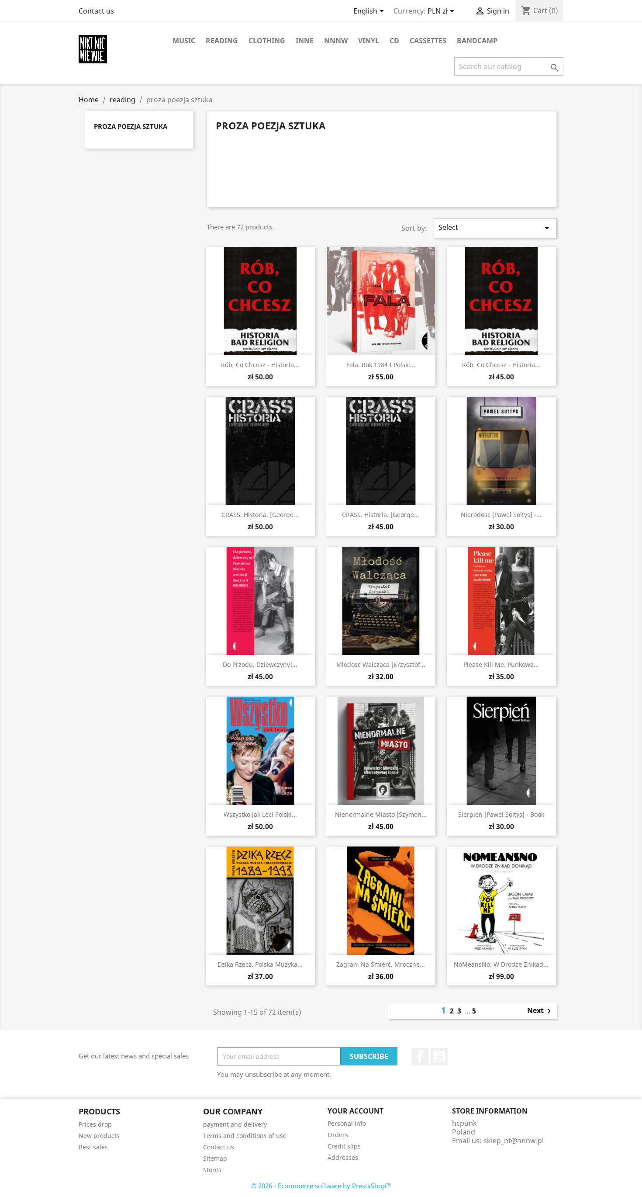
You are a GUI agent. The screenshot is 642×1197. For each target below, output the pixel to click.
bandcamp (477, 40)
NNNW (336, 40)
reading (222, 40)
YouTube (439, 1056)
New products (99, 1135)
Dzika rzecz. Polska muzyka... (260, 964)
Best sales (93, 1147)
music (184, 40)
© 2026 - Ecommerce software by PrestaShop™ (321, 1185)
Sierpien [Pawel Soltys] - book (501, 814)
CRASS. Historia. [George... (260, 514)
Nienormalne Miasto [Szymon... (381, 814)
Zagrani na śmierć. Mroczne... (380, 964)
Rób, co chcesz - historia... (260, 365)
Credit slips (344, 1146)
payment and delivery (235, 1124)
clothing (267, 40)
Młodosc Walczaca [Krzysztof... (380, 664)
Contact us (96, 11)
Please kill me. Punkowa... (501, 664)
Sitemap (215, 1158)
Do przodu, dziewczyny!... (260, 664)
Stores (212, 1170)
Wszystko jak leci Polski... (260, 814)
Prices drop (95, 1124)
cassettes (428, 40)
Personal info (347, 1123)
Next (540, 1011)
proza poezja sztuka (130, 126)
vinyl (368, 40)
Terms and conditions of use (244, 1135)
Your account (355, 1111)
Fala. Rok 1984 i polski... (380, 365)
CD (394, 40)
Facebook (420, 1056)
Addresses (343, 1157)
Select (495, 227)
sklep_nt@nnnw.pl (513, 1140)
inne (305, 40)
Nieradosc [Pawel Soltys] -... (501, 514)
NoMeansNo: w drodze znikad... (501, 964)
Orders (338, 1135)
